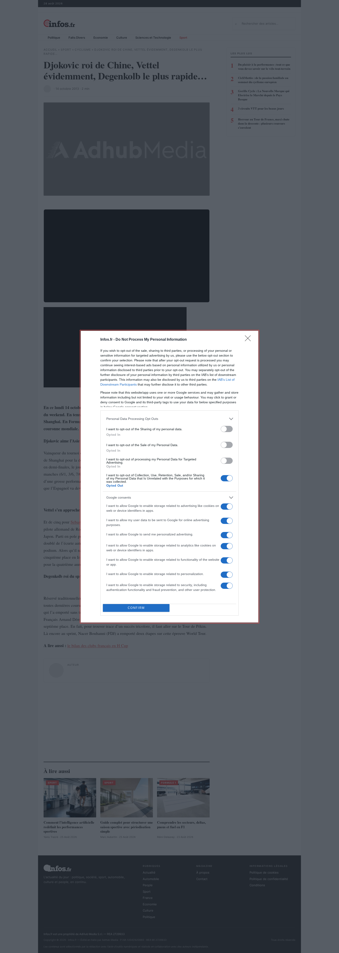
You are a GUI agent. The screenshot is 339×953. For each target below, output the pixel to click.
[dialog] (169, 476)
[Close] (249, 339)
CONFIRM (136, 608)
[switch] (227, 429)
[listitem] (169, 418)
